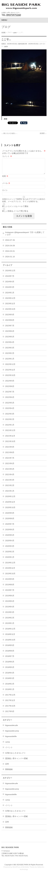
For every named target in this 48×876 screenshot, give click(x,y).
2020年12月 (10, 496)
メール (6, 183)
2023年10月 (10, 309)
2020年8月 (9, 518)
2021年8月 (9, 452)
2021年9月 (9, 447)
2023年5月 (9, 337)
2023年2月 (9, 353)
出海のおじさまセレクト (15, 753)
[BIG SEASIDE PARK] (21, 7)
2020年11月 (10, 502)
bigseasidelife (11, 736)
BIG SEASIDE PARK (21, 865)
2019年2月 (9, 618)
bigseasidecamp (12, 731)
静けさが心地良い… (9, 133)
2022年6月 (9, 397)
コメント (7, 156)
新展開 (43, 133)
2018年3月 (9, 678)
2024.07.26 (10, 240)
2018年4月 (9, 673)
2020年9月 (9, 513)
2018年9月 (9, 645)
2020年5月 (9, 535)
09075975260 (13, 15)
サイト (5, 190)
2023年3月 (9, 348)
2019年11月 (10, 568)
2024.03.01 (10, 251)
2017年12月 (10, 695)
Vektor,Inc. (41, 867)
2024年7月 (9, 276)
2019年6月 (9, 596)
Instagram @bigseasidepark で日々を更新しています (24, 233)
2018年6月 (9, 662)
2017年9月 (9, 711)
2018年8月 (9, 651)
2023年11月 (10, 303)
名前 (5, 176)
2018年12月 (10, 629)
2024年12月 (10, 270)
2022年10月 (10, 375)
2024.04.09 (10, 246)
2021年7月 (9, 458)
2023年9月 (9, 315)
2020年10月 (10, 507)
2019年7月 (9, 590)
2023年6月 (9, 331)
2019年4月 (9, 607)
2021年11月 (10, 436)
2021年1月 (9, 491)
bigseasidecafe (11, 725)
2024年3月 (9, 287)
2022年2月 (9, 419)
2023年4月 (9, 342)
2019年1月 (9, 623)
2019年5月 (9, 601)
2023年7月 (9, 326)
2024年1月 (9, 293)
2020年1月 (9, 557)
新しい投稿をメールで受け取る (15, 211)
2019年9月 (9, 579)
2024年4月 (9, 282)
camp (6, 46)
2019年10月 (10, 573)
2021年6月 (9, 463)
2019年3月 (9, 612)
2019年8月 (9, 585)
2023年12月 (10, 298)
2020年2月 (9, 552)
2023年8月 (9, 320)
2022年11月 (10, 370)
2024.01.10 (10, 257)
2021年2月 (9, 485)
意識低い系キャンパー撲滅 (16, 758)
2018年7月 (9, 656)
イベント (9, 747)
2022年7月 (9, 392)
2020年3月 (9, 546)
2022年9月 (9, 381)
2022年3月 (9, 414)
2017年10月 (10, 706)
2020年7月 (9, 524)
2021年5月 (9, 469)
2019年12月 (10, 563)
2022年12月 (10, 364)
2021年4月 (9, 474)
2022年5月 (9, 403)
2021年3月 (9, 480)
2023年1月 (9, 359)
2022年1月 (9, 425)
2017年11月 (10, 700)
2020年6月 (9, 529)
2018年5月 (9, 667)
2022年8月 (9, 386)
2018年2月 (9, 684)
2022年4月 (9, 408)
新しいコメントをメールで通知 (15, 206)
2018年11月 (10, 634)
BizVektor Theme (28, 867)
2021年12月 (10, 430)
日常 (7, 764)
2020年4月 (9, 541)
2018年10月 (10, 640)
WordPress (17, 867)
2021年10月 (10, 441)
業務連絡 (9, 769)
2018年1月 (9, 689)
